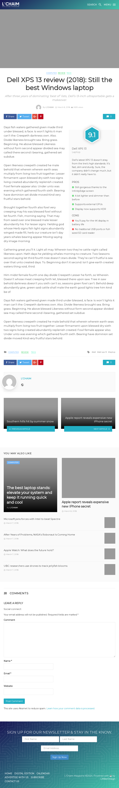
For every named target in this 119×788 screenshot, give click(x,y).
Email (7, 673)
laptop (112, 352)
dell (94, 352)
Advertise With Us (17, 777)
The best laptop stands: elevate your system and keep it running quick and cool (29, 494)
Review (61, 73)
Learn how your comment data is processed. (70, 708)
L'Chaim (50, 107)
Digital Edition (24, 773)
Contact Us (12, 781)
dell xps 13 (102, 352)
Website (8, 686)
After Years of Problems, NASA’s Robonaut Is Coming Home (39, 534)
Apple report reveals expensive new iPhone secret (85, 504)
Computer (51, 73)
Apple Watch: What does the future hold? (29, 550)
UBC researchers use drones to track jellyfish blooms (35, 565)
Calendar (43, 773)
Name (8, 661)
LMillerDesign (107, 778)
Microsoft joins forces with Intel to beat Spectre (32, 518)
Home (8, 773)
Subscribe (37, 777)
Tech (69, 73)
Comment (9, 620)
